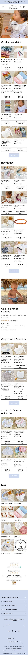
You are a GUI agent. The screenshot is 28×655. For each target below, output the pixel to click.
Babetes (17, 503)
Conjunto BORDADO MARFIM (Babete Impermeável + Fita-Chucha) (6, 358)
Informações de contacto (19, 653)
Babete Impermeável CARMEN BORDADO (6, 256)
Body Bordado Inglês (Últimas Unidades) (6, 432)
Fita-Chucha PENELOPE (6, 59)
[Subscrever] (23, 625)
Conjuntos (4, 537)
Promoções (18, 553)
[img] (14, 565)
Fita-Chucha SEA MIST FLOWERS (19, 181)
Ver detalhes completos (8, 330)
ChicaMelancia (12, 646)
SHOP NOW (14, 24)
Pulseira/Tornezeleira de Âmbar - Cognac (20, 230)
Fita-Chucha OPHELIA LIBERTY (19, 206)
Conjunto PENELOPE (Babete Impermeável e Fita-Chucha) (7, 385)
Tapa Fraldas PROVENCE (20, 460)
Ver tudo (14, 155)
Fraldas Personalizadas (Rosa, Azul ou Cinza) (20, 86)
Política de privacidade (9, 651)
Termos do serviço (21, 651)
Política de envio (7, 653)
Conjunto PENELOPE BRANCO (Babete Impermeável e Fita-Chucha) (19, 385)
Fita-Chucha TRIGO (6, 114)
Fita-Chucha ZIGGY (19, 59)
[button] (3, 7)
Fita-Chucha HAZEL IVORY (7, 230)
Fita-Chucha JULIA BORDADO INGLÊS (6, 181)
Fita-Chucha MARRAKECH (7, 205)
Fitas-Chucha (6, 503)
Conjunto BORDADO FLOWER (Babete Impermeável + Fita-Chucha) (6, 141)
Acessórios (18, 520)
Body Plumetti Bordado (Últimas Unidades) (7, 460)
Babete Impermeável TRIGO (19, 140)
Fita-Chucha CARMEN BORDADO (19, 256)
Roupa (16, 537)
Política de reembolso (16, 648)
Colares (3, 520)
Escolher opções (7, 68)
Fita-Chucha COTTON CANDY (19, 115)
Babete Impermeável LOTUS (6, 86)
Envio (12, 325)
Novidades (5, 553)
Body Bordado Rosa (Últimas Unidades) (19, 432)
